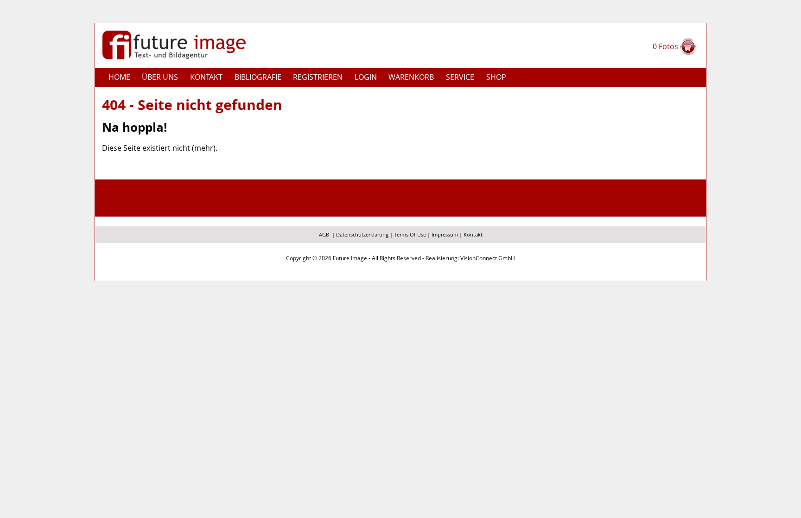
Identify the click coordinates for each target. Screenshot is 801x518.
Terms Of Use (410, 234)
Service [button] (460, 77)
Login (366, 77)
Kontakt (206, 77)
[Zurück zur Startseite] (174, 44)
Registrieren (318, 77)
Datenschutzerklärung (362, 234)
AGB (324, 234)
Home (119, 77)
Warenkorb (411, 77)
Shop (496, 77)
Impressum (445, 234)
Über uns (160, 77)
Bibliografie (258, 77)
